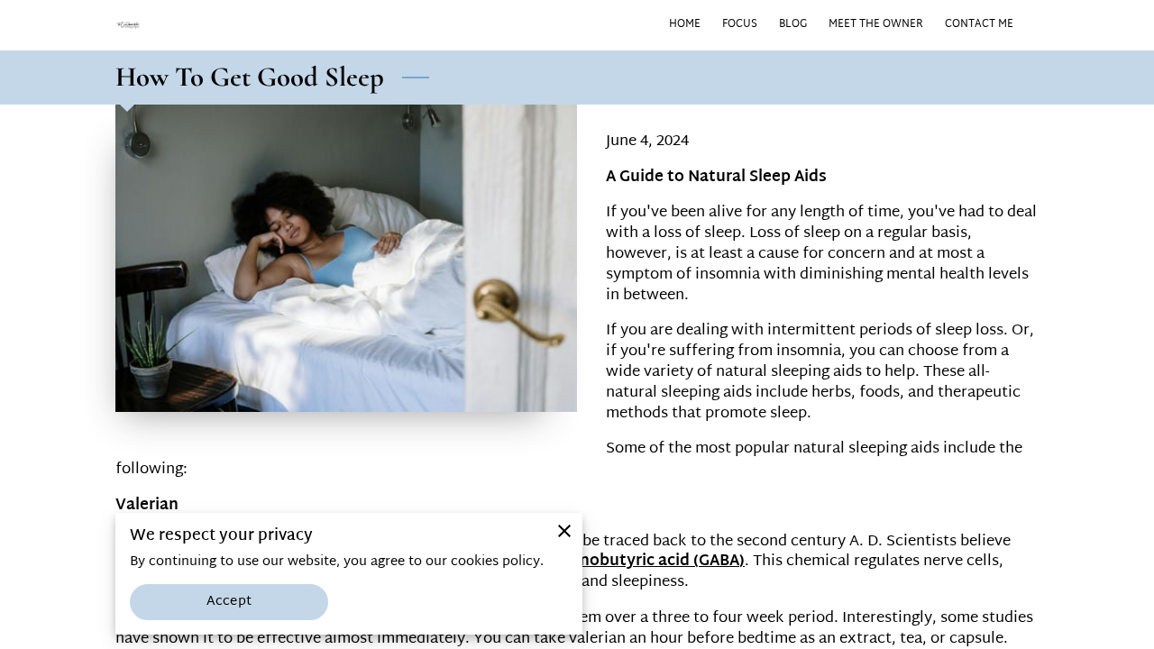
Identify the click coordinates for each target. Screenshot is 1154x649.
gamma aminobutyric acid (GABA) (617, 561)
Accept (229, 602)
